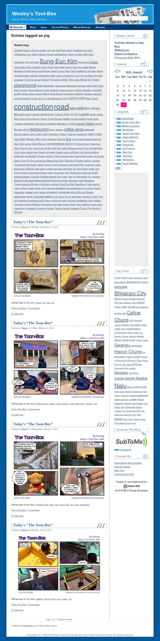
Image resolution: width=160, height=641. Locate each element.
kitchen (72, 200)
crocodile (97, 90)
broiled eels (90, 139)
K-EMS (98, 134)
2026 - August (134, 72)
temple (52, 176)
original (55, 184)
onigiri (94, 196)
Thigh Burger (55, 119)
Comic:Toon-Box (18, 308)
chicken (95, 108)
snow (27, 114)
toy (89, 176)
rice (101, 196)
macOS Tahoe (122, 466)
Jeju (100, 204)
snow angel (96, 114)
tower (43, 169)
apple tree (32, 152)
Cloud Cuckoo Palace (36, 79)
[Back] (117, 71)
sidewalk (89, 129)
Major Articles (82, 27)
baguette (19, 192)
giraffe (17, 94)
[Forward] (150, 71)
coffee (23, 188)
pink (90, 50)
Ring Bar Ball (67, 184)
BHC (87, 108)
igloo (23, 152)
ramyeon (125, 395)
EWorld (29, 169)
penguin (97, 94)
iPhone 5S (121, 360)
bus (68, 138)
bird (65, 169)
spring (81, 148)
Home (33, 27)
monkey (81, 86)
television (19, 169)
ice (87, 148)
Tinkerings (127, 144)
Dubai (66, 204)
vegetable (38, 196)
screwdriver (60, 54)
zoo (49, 50)
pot (47, 152)
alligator (86, 90)
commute (38, 148)
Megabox (62, 124)
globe (69, 50)
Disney (69, 160)
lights (34, 54)
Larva (59, 75)
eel (99, 139)
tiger (46, 90)
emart (17, 98)
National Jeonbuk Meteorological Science (37, 180)
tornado (58, 169)
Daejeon (118, 336)
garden (59, 129)
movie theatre (85, 123)
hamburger (20, 196)
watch (125, 419)
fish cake (62, 148)
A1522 (117, 277)
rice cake (83, 67)
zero (134, 423)
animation (44, 75)
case (47, 200)
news (98, 165)
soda (66, 152)
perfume (86, 204)
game (17, 173)
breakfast (19, 62)
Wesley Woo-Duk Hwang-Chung (45, 139)
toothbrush (44, 71)
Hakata (44, 176)
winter (47, 148)
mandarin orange (35, 208)
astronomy (47, 114)
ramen (117, 395)
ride (37, 169)
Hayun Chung (31, 50)
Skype (92, 67)
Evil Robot (93, 79)
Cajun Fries (25, 119)
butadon (25, 176)
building (94, 152)
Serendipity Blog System (128, 463)
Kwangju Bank (90, 173)
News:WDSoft (130, 137)
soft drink (74, 152)
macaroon (19, 208)
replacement (67, 156)
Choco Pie (85, 208)
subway (88, 94)
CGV (131, 320)
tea (143, 410)
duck (86, 152)
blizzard (19, 114)
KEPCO (73, 98)
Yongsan (19, 204)
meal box (95, 144)
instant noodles (133, 356)
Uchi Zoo (97, 86)
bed (63, 50)
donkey (46, 184)
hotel (57, 156)
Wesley (24, 226)
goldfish (18, 50)
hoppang (72, 148)
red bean (77, 196)
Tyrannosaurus (22, 184)
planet (128, 391)
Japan (129, 364)
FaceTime (53, 67)
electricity (82, 134)
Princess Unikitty (59, 79)
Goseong (89, 180)
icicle (17, 152)
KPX (82, 98)
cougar (23, 90)
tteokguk (18, 71)
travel (95, 98)
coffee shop (74, 129)
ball (58, 50)
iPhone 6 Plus (134, 360)
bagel (43, 192)
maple (59, 152)
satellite (84, 114)
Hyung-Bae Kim (89, 75)
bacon (97, 188)
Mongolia (82, 176)
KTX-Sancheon (81, 144)
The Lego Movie (78, 79)
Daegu (64, 165)
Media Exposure (131, 126)
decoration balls (84, 156)
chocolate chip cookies (27, 67)
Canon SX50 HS (64, 114)
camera (96, 176)
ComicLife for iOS (124, 474)
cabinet (72, 134)
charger (50, 208)
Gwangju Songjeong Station (40, 124)
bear (16, 90)
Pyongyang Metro (124, 57)
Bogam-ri (36, 184)
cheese (29, 192)
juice (43, 188)
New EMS (19, 139)
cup (54, 204)
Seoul (63, 134)
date (59, 204)
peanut (51, 188)
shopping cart (71, 75)
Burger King (21, 129)
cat (81, 152)
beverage (34, 173)
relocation (53, 134)
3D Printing (128, 148)
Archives (100, 27)
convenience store (59, 143)
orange (65, 208)
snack (78, 90)
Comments (125, 449)
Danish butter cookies (26, 75)
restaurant (39, 129)
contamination (78, 119)
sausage (19, 79)
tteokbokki (64, 192)
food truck (92, 119)
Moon (136, 373)
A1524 (124, 277)
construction (33, 106)
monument (78, 139)
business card (36, 200)
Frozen (79, 160)
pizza (94, 61)
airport (28, 204)
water (66, 119)
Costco (41, 156)
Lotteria (35, 114)
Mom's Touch (39, 119)
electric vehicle (121, 340)
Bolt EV (72, 169)
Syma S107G (52, 165)
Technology (128, 141)
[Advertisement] (131, 219)
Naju (88, 98)
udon (65, 176)
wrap (35, 71)
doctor (64, 180)
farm (52, 129)
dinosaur (73, 180)
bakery (49, 196)
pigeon (25, 173)
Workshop (128, 159)
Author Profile (60, 27)
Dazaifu (35, 176)
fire (70, 176)
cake (50, 173)
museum (89, 165)
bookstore (81, 200)
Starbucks (75, 173)
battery (88, 161)
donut (73, 192)
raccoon (69, 90)
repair (40, 165)
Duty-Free (75, 204)
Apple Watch (42, 94)
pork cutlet (35, 134)
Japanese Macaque (66, 86)
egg (81, 180)
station (97, 200)
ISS (76, 114)
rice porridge (32, 62)
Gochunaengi (21, 134)
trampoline (40, 161)
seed (52, 152)
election (132, 336)
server (28, 144)
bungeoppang (74, 188)
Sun (124, 410)
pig (52, 302)
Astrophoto (128, 118)
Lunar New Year (67, 71)
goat (62, 90)
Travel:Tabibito (130, 163)
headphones (80, 50)
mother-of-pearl (58, 200)
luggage (74, 208)
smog (99, 124)
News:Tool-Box (131, 133)
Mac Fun (127, 152)
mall (90, 200)
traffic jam (94, 169)
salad (54, 71)
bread (43, 173)
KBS (81, 165)
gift (16, 200)
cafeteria (127, 302)
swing (17, 161)
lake (73, 107)
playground (25, 85)
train (59, 176)
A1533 (130, 277)
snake (43, 50)
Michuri (81, 192)
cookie (78, 54)
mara (49, 98)
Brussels (47, 204)
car (53, 75)
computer (98, 156)
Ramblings (128, 129)
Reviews (127, 156)
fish (54, 50)
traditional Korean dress (89, 71)
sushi (45, 134)
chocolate (58, 173)
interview (73, 165)
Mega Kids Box (55, 161)
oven (36, 192)
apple (145, 277)
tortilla (27, 71)
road (61, 106)
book (35, 144)
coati (34, 98)
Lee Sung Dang (62, 196)
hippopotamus (36, 90)
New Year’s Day (23, 148)
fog (16, 118)
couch (43, 67)
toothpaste (31, 156)
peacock (54, 90)
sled (54, 148)
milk (85, 54)
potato (49, 169)
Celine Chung (46, 54)
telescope (118, 414)
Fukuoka (68, 94)
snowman (95, 148)
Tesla (58, 208)
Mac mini (19, 144)
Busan (59, 94)
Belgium (37, 204)
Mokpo (90, 192)
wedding (23, 200)
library (42, 144)
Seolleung (80, 184)
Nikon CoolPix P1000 (137, 386)
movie (71, 124)
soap (94, 204)
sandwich (60, 188)
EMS (90, 134)
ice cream (88, 188)
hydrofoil (78, 94)
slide (39, 86)
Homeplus (84, 62)
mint (67, 173)
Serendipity (28, 625)
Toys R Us (27, 161)
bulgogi (86, 196)
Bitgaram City (60, 98)
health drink (34, 188)
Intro (44, 27)
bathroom (19, 156)
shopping (26, 98)
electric (50, 156)
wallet (17, 176)
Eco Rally (82, 169)
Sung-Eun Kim (58, 61)
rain (145, 391)
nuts (89, 184)
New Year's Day (68, 67)
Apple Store (28, 94)
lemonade (118, 368)
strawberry (52, 192)
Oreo (91, 54)
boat (52, 94)
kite (100, 75)
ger (74, 176)
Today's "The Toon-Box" (33, 525)
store (29, 196)
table (70, 54)
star (123, 407)
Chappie (19, 124)
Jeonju (41, 98)
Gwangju (48, 86)
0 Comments (34, 308)
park (80, 107)
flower (41, 152)
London (132, 368)
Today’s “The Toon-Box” (33, 222)
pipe (89, 86)
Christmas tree (22, 54)
